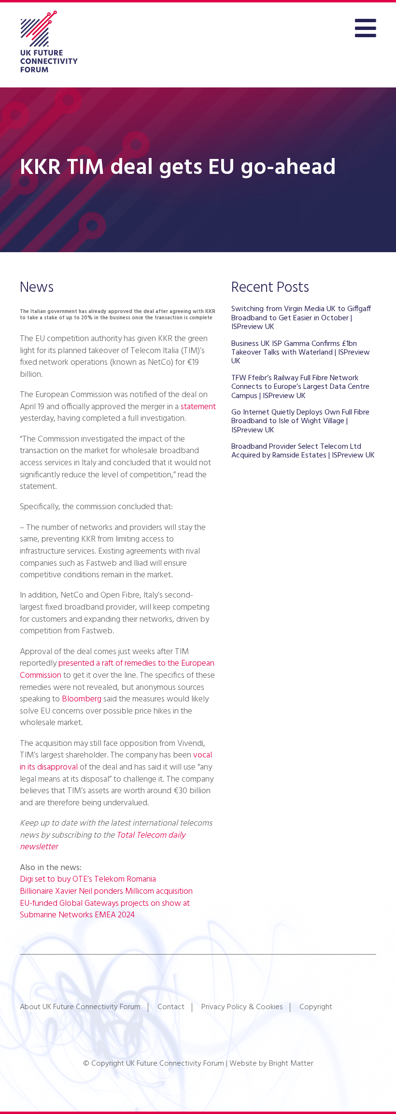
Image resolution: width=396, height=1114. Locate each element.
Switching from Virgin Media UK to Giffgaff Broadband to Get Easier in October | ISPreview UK (301, 318)
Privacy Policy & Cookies (242, 1007)
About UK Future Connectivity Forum (80, 1007)
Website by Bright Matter (271, 1063)
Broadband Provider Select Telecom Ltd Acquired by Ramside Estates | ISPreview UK (303, 451)
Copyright (315, 1007)
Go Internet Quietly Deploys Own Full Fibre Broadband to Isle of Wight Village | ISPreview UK (300, 421)
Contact (170, 1007)
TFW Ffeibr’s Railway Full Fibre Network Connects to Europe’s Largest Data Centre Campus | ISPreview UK (300, 387)
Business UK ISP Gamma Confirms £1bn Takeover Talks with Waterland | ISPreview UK (300, 353)
